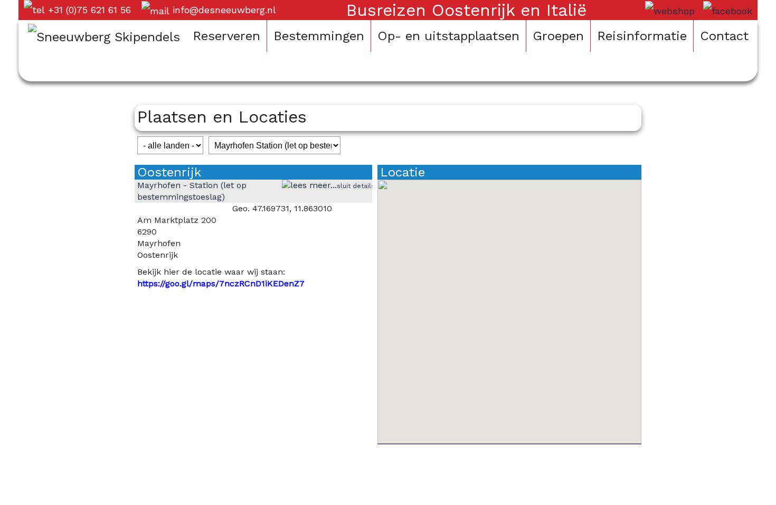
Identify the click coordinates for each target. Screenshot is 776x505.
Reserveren (226, 36)
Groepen (558, 36)
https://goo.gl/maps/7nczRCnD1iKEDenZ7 (221, 283)
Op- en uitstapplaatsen (448, 36)
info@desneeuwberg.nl (224, 9)
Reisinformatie (642, 36)
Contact (724, 36)
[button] (509, 305)
